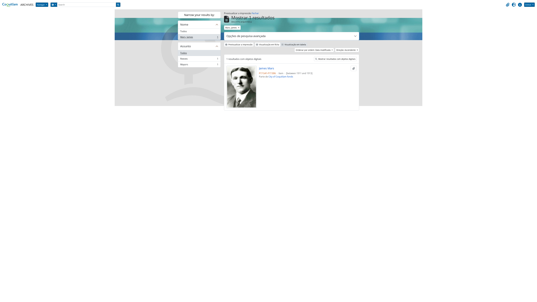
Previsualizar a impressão (240, 44)
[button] (508, 5)
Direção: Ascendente (346, 50)
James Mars (266, 68)
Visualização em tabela (295, 44)
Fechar (255, 13)
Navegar (41, 4)
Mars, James (199, 38)
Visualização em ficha (269, 44)
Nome (184, 24)
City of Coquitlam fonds (280, 76)
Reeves (199, 59)
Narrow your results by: (199, 15)
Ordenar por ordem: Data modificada (313, 50)
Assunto (185, 46)
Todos (183, 31)
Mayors (199, 65)
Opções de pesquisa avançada (246, 36)
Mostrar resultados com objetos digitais (336, 59)
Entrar (528, 4)
